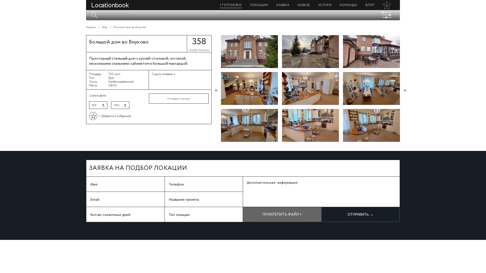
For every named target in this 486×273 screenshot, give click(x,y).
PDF (94, 105)
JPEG (116, 105)
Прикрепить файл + (282, 214)
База (104, 27)
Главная (91, 27)
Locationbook (110, 5)
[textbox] (243, 15)
